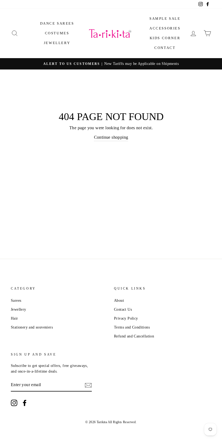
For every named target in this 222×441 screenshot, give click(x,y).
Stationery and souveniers (32, 327)
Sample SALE (165, 18)
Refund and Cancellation (134, 336)
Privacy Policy (126, 318)
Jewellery (57, 43)
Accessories (165, 28)
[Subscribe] (88, 385)
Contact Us (123, 309)
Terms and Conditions (132, 327)
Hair (14, 318)
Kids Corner (165, 38)
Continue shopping (111, 137)
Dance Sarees (57, 23)
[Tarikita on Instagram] (14, 403)
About (119, 301)
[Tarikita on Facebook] (24, 403)
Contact (164, 48)
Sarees (16, 301)
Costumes (57, 33)
